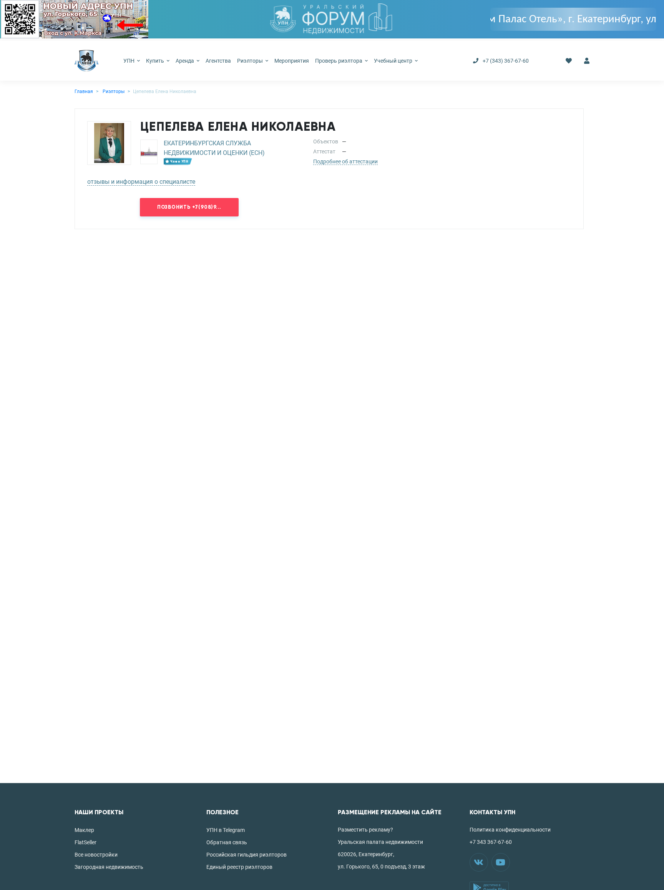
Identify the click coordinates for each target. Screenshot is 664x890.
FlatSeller (85, 842)
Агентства (218, 61)
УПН (129, 61)
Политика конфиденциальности (510, 830)
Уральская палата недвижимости (380, 842)
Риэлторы (250, 61)
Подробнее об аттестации (345, 161)
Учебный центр (393, 61)
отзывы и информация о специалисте (141, 181)
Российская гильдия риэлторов (246, 855)
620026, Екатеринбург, (366, 854)
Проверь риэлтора (339, 61)
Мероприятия (291, 61)
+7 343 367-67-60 (491, 842)
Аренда (185, 61)
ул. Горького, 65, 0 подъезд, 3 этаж (381, 866)
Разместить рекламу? (365, 830)
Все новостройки (96, 855)
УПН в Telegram (225, 830)
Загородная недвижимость (109, 867)
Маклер (84, 830)
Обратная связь (226, 842)
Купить (155, 61)
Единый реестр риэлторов (239, 867)
